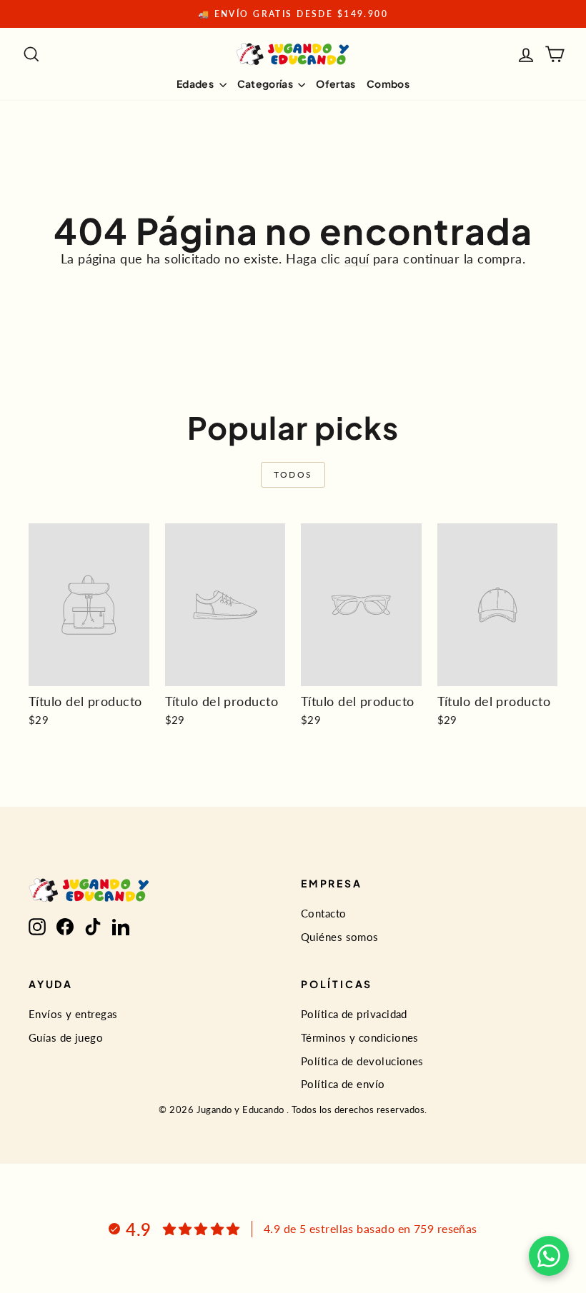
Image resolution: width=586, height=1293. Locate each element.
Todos (293, 474)
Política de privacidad (354, 1013)
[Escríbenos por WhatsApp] (549, 1256)
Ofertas (335, 83)
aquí (356, 258)
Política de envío (343, 1083)
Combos (388, 83)
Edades (196, 83)
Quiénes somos (340, 936)
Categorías (266, 83)
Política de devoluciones (362, 1061)
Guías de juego (66, 1037)
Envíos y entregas (73, 1013)
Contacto (324, 913)
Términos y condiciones (360, 1037)
